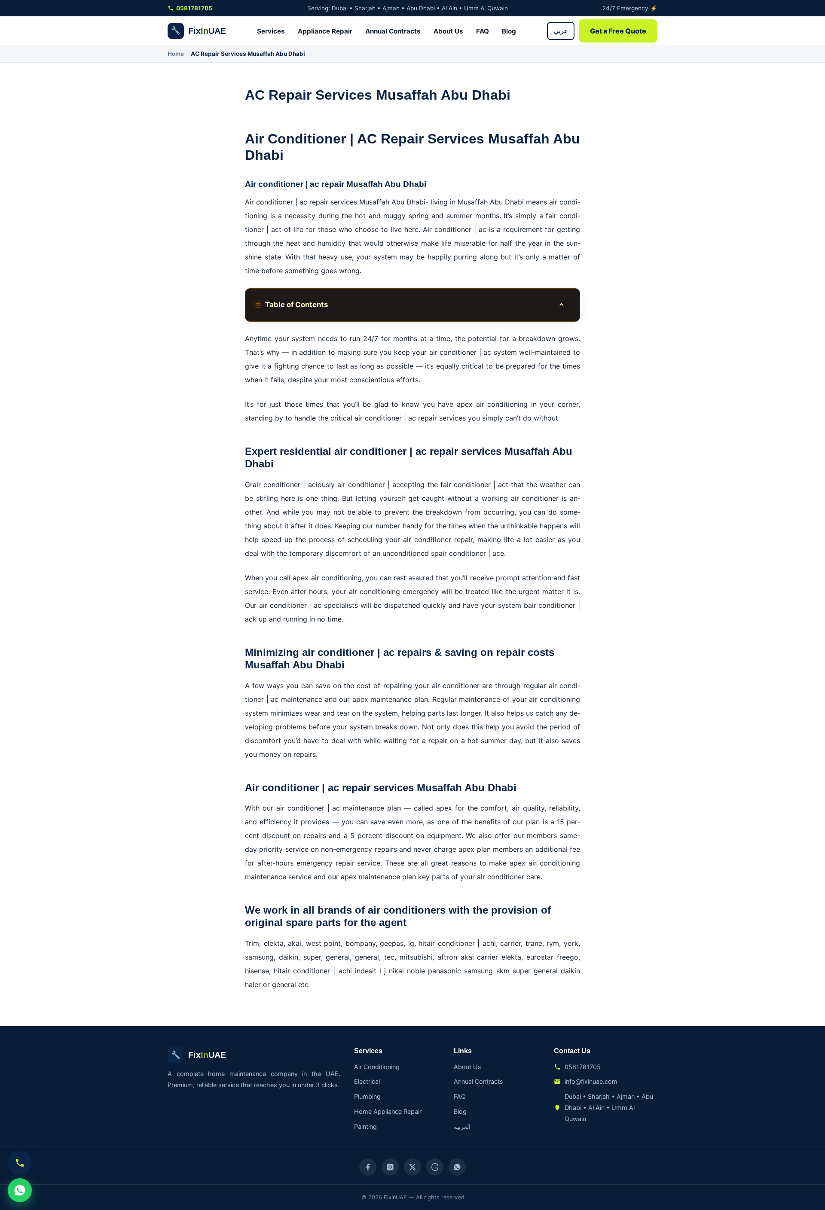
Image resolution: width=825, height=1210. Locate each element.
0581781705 (194, 8)
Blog (509, 31)
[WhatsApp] (457, 1167)
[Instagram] (390, 1167)
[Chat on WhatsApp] (20, 1190)
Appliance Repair (325, 31)
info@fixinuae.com (591, 1081)
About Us (448, 31)
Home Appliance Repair (388, 1111)
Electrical (367, 1081)
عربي (561, 30)
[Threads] (434, 1167)
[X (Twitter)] (412, 1167)
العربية (462, 1126)
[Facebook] (367, 1167)
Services (271, 31)
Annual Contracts (393, 31)
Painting (365, 1126)
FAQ (482, 31)
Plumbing (367, 1096)
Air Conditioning (377, 1066)
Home (176, 53)
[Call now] (20, 1163)
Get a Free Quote (618, 31)
